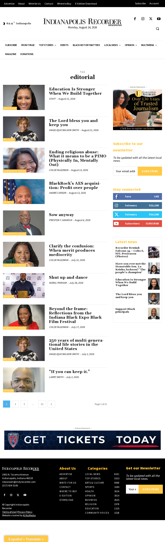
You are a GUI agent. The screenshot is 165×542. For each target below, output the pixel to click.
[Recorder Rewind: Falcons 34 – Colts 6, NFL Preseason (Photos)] (154, 252)
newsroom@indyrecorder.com (19, 481)
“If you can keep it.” (69, 371)
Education (10, 108)
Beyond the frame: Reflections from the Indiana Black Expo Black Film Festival (75, 315)
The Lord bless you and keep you (73, 123)
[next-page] (51, 404)
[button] (157, 28)
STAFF (52, 98)
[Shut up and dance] (24, 285)
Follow (154, 205)
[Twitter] (151, 19)
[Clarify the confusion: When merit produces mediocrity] (24, 254)
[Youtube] (159, 19)
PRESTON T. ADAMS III (60, 220)
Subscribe (150, 171)
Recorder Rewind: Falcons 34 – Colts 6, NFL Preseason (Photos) (129, 252)
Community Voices (15, 171)
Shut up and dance (68, 277)
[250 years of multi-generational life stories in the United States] (24, 348)
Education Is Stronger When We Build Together (75, 91)
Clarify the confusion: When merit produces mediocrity (72, 250)
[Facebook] (135, 19)
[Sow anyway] (24, 222)
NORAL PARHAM (58, 282)
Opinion (8, 202)
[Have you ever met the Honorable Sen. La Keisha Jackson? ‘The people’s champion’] (154, 268)
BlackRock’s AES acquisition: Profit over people (75, 185)
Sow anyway (61, 214)
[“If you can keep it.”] (24, 379)
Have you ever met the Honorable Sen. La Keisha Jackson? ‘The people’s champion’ (130, 268)
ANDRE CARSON (57, 192)
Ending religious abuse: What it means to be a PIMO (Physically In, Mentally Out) (77, 158)
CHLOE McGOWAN (58, 170)
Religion (9, 139)
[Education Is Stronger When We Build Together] (24, 97)
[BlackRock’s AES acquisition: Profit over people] (24, 191)
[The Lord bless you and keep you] (24, 128)
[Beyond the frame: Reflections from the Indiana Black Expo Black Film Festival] (24, 316)
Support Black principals (125, 311)
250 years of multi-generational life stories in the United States (76, 345)
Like (156, 196)
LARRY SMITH (56, 377)
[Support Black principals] (154, 313)
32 (42, 404)
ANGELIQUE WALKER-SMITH (64, 130)
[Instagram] (143, 19)
